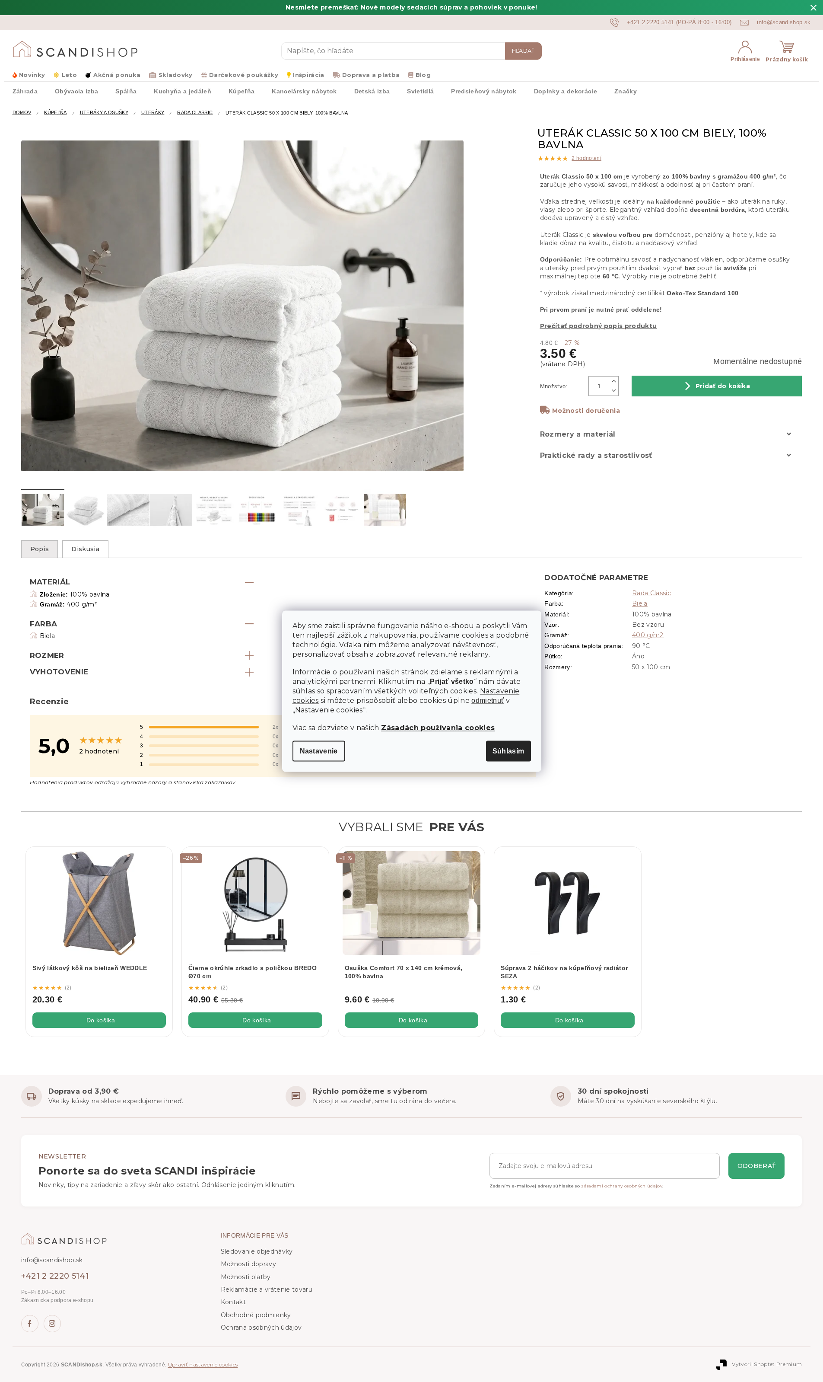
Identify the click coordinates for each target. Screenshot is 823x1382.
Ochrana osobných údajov (261, 1327)
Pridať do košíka (723, 386)
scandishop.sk (52, 1323)
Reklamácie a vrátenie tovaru (266, 1289)
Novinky (32, 74)
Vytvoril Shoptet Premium (767, 1364)
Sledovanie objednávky (257, 1251)
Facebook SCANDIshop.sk (30, 1323)
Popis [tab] (39, 549)
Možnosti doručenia (586, 411)
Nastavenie (319, 750)
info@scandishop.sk (52, 1260)
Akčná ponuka (116, 74)
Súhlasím (508, 750)
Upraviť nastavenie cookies (203, 1364)
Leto (69, 74)
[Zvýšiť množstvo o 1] (614, 381)
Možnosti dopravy (248, 1264)
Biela (640, 603)
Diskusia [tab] (85, 549)
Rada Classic (651, 593)
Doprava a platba (371, 74)
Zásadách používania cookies (438, 727)
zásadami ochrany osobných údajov (621, 1186)
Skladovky (175, 74)
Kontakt (233, 1302)
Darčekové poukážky (243, 74)
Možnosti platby (246, 1277)
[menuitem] (25, 91)
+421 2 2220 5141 (55, 1276)
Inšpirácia (308, 74)
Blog (423, 74)
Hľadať (523, 51)
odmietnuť (487, 700)
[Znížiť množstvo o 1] (614, 391)
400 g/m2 (648, 635)
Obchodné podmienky (256, 1315)
